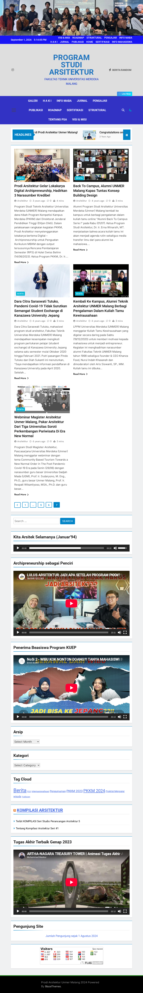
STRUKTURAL (94, 37)
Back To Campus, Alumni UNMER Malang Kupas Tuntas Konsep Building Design (98, 190)
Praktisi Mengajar (115, 791)
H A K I (54, 41)
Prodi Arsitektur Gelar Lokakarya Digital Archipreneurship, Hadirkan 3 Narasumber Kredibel (40, 190)
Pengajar (100, 100)
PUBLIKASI (78, 41)
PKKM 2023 (74, 791)
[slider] (66, 548)
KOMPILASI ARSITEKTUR (40, 810)
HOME (89, 41)
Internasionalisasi (40, 791)
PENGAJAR (110, 37)
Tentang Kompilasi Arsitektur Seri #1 (37, 828)
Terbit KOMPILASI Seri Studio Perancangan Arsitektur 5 (48, 821)
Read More (20, 262)
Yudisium (26, 797)
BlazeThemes (53, 986)
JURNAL (64, 41)
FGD (29, 791)
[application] (71, 548)
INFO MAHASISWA (122, 41)
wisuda (17, 796)
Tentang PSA (57, 119)
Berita (20, 178)
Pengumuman (58, 791)
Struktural (97, 110)
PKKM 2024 (94, 790)
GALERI (33, 100)
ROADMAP (78, 37)
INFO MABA (125, 37)
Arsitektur (22, 200)
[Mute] (115, 548)
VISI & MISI (64, 37)
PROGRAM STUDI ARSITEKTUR (71, 64)
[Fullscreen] (125, 632)
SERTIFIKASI (103, 41)
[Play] (18, 548)
